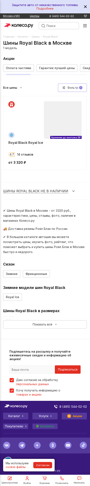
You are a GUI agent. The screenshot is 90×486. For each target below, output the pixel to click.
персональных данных (32, 384)
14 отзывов (25, 154)
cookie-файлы (16, 467)
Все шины (10, 87)
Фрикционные (36, 274)
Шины (36, 36)
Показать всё (42, 324)
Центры (34, 16)
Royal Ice (12, 297)
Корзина (45, 483)
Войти (27, 483)
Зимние (12, 274)
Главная (8, 36)
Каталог (23, 36)
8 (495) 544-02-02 (61, 16)
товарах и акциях (29, 394)
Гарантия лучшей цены (57, 68)
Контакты (47, 426)
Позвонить (61, 483)
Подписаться (67, 369)
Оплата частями (18, 68)
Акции (77, 416)
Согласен (42, 465)
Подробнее (45, 8)
